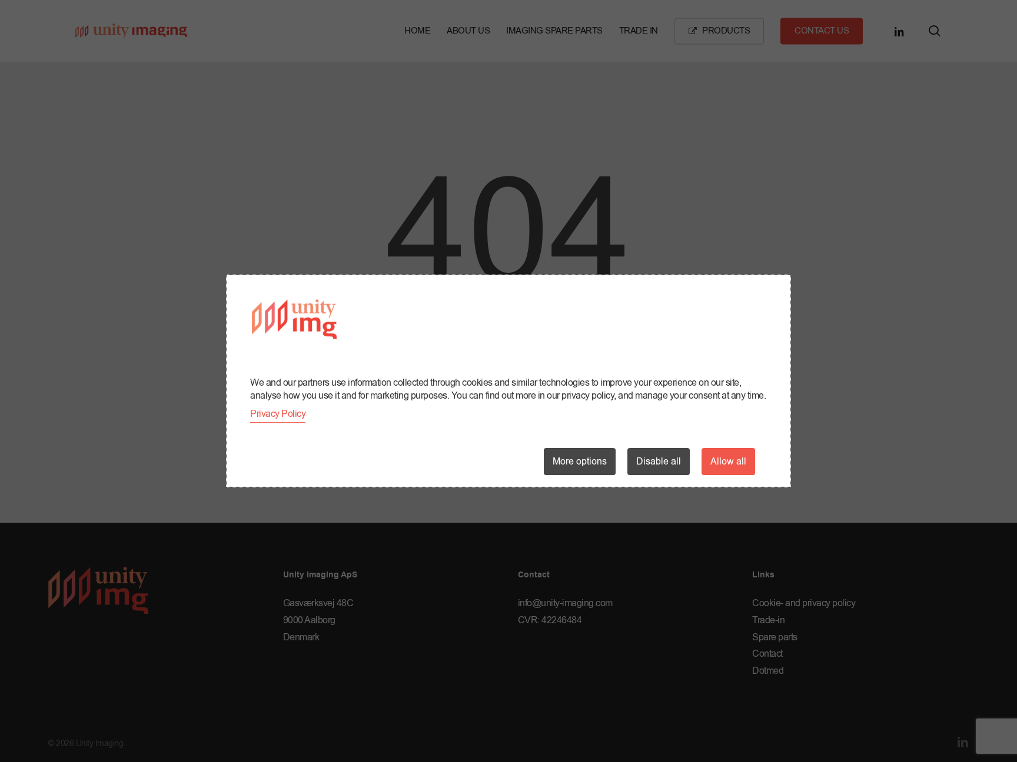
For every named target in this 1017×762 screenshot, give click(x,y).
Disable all (658, 461)
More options (580, 461)
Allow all (728, 461)
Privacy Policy (277, 413)
